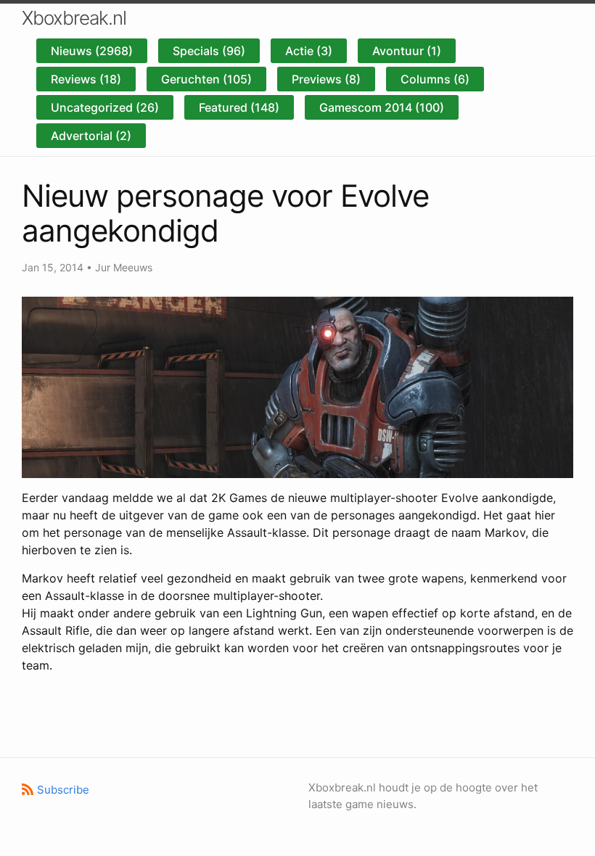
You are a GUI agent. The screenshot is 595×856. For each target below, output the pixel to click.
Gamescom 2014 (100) (381, 107)
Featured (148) (239, 107)
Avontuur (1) (406, 51)
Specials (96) (209, 51)
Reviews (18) (86, 79)
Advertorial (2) (91, 135)
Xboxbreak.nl (74, 18)
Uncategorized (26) (105, 107)
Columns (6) (435, 79)
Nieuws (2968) (92, 51)
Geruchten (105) (206, 79)
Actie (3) (308, 51)
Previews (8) (326, 79)
